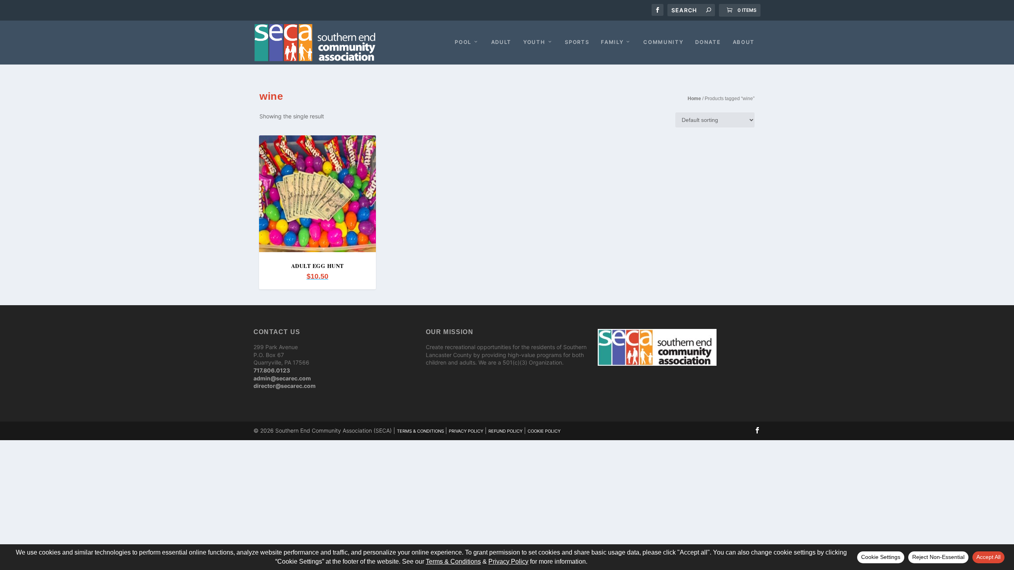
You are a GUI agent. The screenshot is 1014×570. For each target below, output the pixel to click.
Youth (534, 42)
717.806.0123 (272, 370)
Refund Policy (505, 431)
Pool (463, 42)
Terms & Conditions (421, 431)
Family (612, 42)
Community (663, 42)
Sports (577, 42)
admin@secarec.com (282, 378)
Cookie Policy (544, 431)
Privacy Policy (466, 431)
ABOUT (744, 42)
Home (694, 98)
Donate (707, 42)
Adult (501, 42)
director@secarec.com (285, 385)
